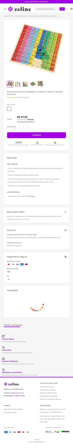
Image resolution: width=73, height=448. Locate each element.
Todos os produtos (21, 16)
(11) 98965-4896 (19, 396)
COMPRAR (36, 135)
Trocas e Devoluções (47, 390)
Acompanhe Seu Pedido (13, 409)
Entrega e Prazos (10, 412)
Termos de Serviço (47, 387)
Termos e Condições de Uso (50, 399)
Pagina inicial (8, 16)
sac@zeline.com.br (17, 393)
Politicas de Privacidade (49, 396)
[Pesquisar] (62, 9)
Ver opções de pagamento (25, 122)
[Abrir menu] (5, 9)
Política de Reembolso (48, 393)
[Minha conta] (71, 9)
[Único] (9, 109)
